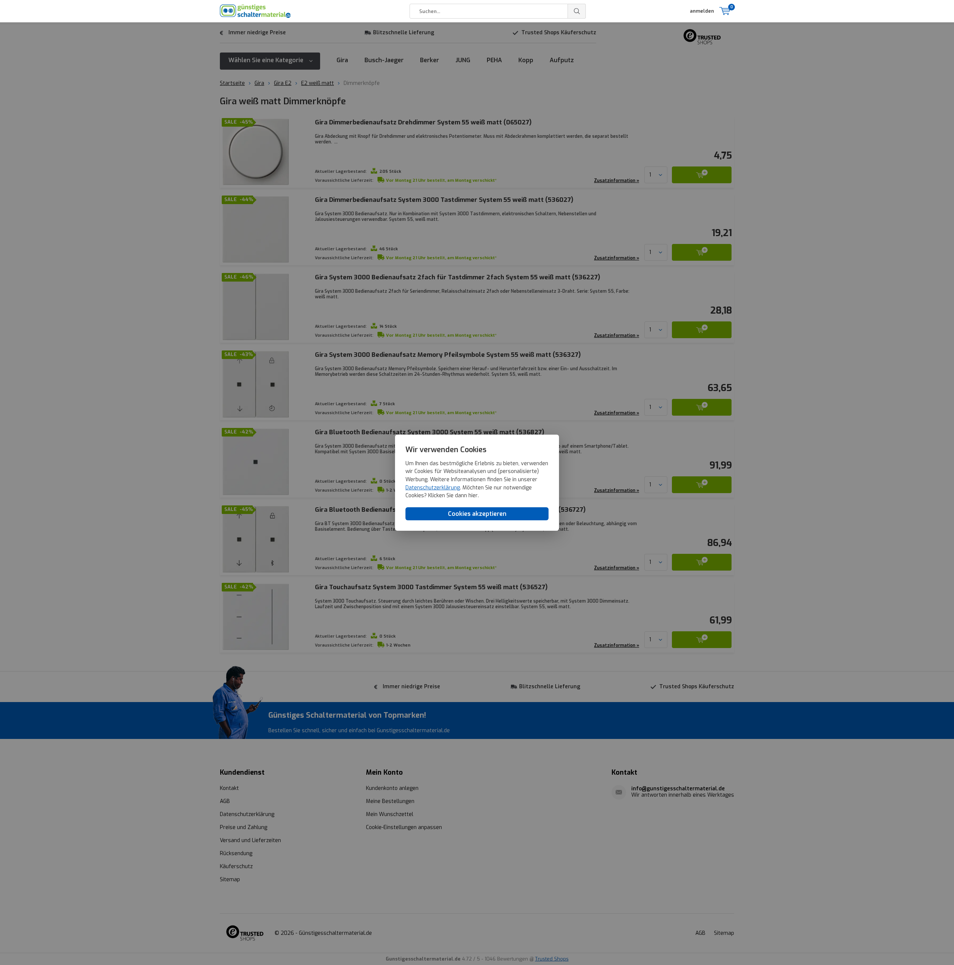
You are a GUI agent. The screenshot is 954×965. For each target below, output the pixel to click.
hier (473, 495)
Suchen (577, 11)
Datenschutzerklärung (432, 487)
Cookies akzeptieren (477, 513)
